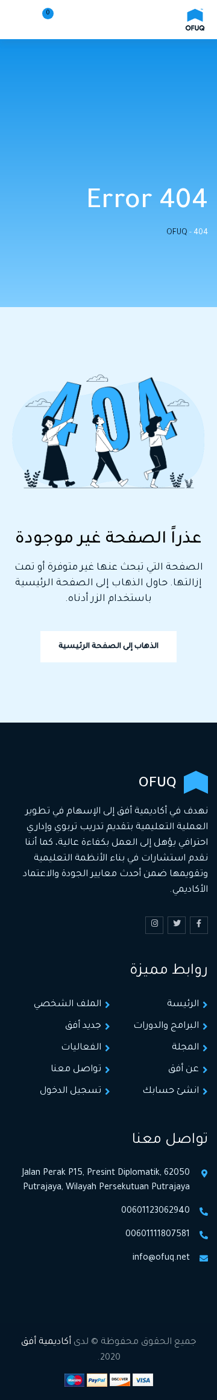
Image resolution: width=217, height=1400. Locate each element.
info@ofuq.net (161, 1258)
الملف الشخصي (67, 1005)
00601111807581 (157, 1235)
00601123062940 (155, 1211)
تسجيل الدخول (70, 1091)
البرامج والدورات (166, 1026)
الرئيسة (183, 1005)
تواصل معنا (76, 1070)
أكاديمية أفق (46, 1342)
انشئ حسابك (170, 1091)
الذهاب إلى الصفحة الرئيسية (108, 646)
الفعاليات (81, 1048)
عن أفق (183, 1070)
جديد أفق (83, 1026)
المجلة (185, 1048)
